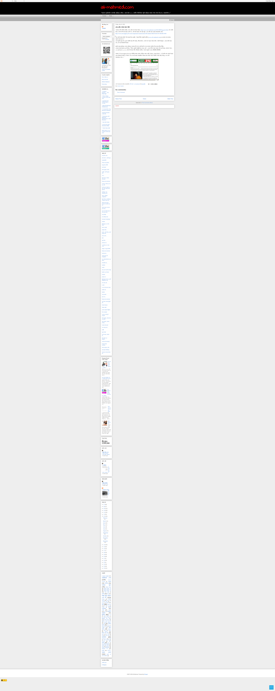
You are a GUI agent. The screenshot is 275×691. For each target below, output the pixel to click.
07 (104, 504)
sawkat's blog (105, 489)
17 (104, 550)
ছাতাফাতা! (104, 28)
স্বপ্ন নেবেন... (104, 235)
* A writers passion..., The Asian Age (105, 92)
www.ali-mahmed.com (154, 37)
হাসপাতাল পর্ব (104, 242)
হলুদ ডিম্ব (103, 240)
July (104, 528)
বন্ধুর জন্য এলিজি (105, 164)
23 (104, 562)
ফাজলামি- (109, 629)
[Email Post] (149, 84)
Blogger (146, 674)
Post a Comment (121, 92)
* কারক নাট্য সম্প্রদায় (105, 122)
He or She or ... (105, 77)
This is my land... (106, 162)
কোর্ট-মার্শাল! (104, 167)
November (105, 537)
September (105, 532)
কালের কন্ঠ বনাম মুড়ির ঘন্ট (106, 219)
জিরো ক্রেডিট (106, 616)
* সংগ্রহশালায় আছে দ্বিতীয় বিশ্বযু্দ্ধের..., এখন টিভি (105, 102)
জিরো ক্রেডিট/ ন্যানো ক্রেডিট (106, 617)
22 (104, 560)
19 (104, 554)
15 (104, 546)
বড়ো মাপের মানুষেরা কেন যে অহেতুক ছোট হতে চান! (106, 378)
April (104, 523)
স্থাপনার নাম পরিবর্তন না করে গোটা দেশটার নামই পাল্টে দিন (106, 188)
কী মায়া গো (106, 605)
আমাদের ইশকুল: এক (107, 588)
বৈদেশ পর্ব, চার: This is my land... (109, 409)
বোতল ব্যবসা (104, 294)
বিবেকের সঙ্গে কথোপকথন (106, 181)
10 (104, 510)
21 (104, 558)
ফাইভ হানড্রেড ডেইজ (105, 347)
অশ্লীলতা (106, 583)
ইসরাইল (103, 599)
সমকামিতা (103, 265)
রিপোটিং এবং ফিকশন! (105, 272)
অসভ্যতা (103, 221)
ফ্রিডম (105, 630)
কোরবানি (103, 607)
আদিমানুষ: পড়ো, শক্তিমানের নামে (104, 192)
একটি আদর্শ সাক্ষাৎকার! (106, 341)
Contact (104, 15)
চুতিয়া (103, 614)
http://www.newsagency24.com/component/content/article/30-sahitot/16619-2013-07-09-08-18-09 (140, 33)
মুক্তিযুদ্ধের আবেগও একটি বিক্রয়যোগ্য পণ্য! (106, 280)
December (105, 541)
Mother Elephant (105, 81)
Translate (107, 39)
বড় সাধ (107, 634)
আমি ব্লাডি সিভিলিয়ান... (106, 349)
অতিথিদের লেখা (106, 578)
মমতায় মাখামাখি (106, 639)
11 (104, 512)
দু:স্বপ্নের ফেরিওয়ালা (107, 622)
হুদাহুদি (103, 650)
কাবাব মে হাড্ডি (104, 227)
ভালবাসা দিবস (107, 635)
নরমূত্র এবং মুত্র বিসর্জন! (106, 248)
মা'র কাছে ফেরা (104, 282)
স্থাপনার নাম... (104, 253)
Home (110, 15)
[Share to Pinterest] (156, 84)
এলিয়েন (108, 600)
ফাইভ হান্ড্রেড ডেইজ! (105, 169)
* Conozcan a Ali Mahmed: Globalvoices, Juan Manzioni (106, 118)
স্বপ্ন (103, 646)
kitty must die (105, 79)
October (105, 536)
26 (104, 568)
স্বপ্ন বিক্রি (104, 214)
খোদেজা (109, 610)
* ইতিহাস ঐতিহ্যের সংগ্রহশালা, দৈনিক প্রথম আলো (106, 97)
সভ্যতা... (103, 267)
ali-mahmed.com (117, 7)
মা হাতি (103, 285)
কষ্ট (103, 604)
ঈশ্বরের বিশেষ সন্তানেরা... (104, 344)
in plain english (105, 576)
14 (104, 544)
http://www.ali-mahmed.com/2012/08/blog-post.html (154, 30)
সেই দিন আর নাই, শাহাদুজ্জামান (105, 256)
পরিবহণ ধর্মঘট (104, 307)
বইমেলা (109, 630)
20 (104, 556)
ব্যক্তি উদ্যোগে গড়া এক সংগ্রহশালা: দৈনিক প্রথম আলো (106, 131)
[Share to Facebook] (155, 84)
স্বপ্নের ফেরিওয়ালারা (105, 647)
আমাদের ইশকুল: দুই (107, 590)
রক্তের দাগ (104, 276)
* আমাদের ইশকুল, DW (106, 128)
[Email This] (151, 84)
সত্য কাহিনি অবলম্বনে (105, 643)
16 (104, 548)
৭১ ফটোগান (104, 465)
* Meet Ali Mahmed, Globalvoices (106, 106)
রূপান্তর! (103, 274)
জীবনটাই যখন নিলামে (106, 618)
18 (104, 552)
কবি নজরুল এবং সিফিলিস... (104, 338)
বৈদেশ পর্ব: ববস (105, 633)
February (105, 518)
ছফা (110, 614)
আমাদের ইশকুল (108, 587)
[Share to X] (154, 84)
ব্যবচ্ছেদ (103, 292)
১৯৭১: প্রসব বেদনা (106, 651)
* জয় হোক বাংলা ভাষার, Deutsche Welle (106, 125)
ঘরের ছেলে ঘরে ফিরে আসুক (106, 269)
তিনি (102, 238)
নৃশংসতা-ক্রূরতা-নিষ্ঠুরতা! (106, 309)
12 (104, 514)
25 (104, 566)
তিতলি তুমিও (106, 619)
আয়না (103, 593)
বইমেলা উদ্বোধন (104, 305)
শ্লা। (108, 642)
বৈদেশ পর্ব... (104, 296)
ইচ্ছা (108, 593)
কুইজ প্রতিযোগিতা (109, 422)
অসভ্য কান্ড (106, 585)
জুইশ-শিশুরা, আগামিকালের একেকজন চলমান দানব (106, 200)
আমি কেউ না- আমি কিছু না (106, 157)
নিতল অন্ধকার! (104, 312)
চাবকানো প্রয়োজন (121, 86)
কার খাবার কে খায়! (105, 484)
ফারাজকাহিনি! (104, 160)
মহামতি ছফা (104, 289)
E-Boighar (104, 664)
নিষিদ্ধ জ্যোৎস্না (104, 626)
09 (104, 508)
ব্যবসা (103, 634)
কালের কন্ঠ (109, 604)
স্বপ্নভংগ (107, 646)
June (104, 527)
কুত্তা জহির (104, 332)
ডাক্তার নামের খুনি (105, 325)
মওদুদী (110, 638)
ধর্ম (104, 623)
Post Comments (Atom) (147, 102)
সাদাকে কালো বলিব (105, 645)
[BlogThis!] (152, 84)
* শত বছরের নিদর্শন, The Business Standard (106, 110)
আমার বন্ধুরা (107, 592)
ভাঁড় (102, 635)
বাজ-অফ (106, 631)
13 (104, 516)
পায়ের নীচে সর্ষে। (105, 155)
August (105, 530)
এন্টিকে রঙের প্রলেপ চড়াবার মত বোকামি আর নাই (106, 204)
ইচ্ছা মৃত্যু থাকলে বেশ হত (106, 596)
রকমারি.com (104, 662)
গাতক (105, 611)
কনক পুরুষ (107, 602)
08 (104, 506)
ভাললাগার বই (104, 638)
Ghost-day (104, 84)
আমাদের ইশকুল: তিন (107, 589)
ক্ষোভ (103, 610)
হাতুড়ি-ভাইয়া (104, 229)
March (104, 521)
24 (104, 564)
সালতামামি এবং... (105, 262)
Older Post (170, 99)
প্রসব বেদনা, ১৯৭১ (105, 452)
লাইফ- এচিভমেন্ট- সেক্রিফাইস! (105, 196)
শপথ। (103, 175)
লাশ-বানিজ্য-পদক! (105, 216)
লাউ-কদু (103, 641)
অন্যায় (109, 581)
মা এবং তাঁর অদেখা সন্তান (106, 287)
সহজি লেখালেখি (104, 483)
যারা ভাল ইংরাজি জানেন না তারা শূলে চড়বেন (106, 211)
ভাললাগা (104, 637)
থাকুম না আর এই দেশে (106, 621)
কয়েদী (103, 329)
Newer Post (118, 99)
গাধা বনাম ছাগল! (104, 327)
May (104, 525)
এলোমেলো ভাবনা (105, 601)
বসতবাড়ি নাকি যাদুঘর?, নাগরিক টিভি (106, 113)
